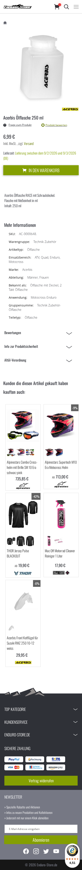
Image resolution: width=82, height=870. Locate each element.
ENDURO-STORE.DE (17, 734)
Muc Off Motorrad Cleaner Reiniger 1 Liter (60, 553)
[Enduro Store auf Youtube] (56, 851)
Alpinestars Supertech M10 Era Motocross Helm (61, 464)
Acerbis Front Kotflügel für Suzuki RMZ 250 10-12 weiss (22, 643)
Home (5, 22)
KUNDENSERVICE (16, 722)
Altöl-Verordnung (15, 360)
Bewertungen (12, 332)
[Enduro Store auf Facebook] (26, 851)
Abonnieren (41, 839)
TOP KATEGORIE (15, 709)
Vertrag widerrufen (41, 780)
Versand (29, 143)
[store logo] (24, 6)
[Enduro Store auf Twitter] (46, 851)
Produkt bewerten (56, 125)
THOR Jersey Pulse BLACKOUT (18, 553)
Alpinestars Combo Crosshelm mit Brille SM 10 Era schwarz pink (22, 467)
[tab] (39, 333)
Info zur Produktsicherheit (21, 346)
